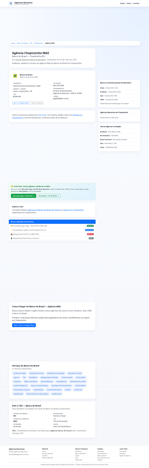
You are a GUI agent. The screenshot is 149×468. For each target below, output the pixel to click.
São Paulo (101, 451)
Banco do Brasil (80, 453)
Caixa (77, 456)
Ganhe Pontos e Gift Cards (109, 118)
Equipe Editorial (47, 453)
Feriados (122, 453)
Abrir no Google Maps (20, 103)
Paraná (100, 460)
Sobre (129, 3)
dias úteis (42, 115)
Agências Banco (125, 456)
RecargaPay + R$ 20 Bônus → (49, 196)
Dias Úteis (123, 451)
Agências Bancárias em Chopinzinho (114, 112)
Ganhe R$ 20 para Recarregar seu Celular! (114, 103)
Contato (136, 3)
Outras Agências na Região (110, 127)
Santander (78, 460)
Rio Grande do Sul (104, 458)
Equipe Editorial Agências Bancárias (31, 59)
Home (122, 3)
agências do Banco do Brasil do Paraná (44, 210)
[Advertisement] (74, 26)
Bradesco (78, 451)
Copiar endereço (37, 103)
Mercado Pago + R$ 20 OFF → (23, 196)
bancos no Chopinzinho (74, 210)
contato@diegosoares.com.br (19, 454)
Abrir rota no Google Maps (24, 325)
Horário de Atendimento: (62, 91)
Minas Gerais (102, 456)
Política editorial (47, 458)
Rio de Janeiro (102, 453)
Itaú (76, 458)
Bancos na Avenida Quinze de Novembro (115, 83)
